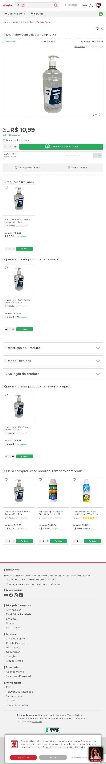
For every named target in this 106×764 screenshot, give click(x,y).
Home (5, 22)
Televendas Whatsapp (19, 692)
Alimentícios (13, 610)
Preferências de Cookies (84, 757)
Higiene (10, 623)
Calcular (97, 155)
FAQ (8, 687)
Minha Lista (13, 647)
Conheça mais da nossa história (33, 584)
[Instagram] (16, 595)
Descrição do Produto (29, 167)
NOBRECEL (97, 41)
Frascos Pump (43, 22)
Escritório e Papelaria (18, 614)
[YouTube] (6, 595)
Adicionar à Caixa (61, 147)
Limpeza (14, 22)
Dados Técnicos (79, 167)
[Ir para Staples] (71, 5)
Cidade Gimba (14, 661)
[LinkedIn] (21, 595)
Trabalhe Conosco (17, 705)
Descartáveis (13, 627)
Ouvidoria (12, 700)
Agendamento (15, 672)
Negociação (13, 652)
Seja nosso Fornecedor (19, 676)
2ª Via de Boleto (15, 639)
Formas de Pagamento (17, 140)
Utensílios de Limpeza (27, 22)
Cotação (11, 656)
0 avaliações (80, 47)
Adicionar (24, 249)
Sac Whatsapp (14, 696)
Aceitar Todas (23, 757)
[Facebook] (11, 595)
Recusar (53, 757)
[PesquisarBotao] (56, 5)
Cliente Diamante (16, 643)
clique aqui (37, 721)
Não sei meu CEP (10, 156)
